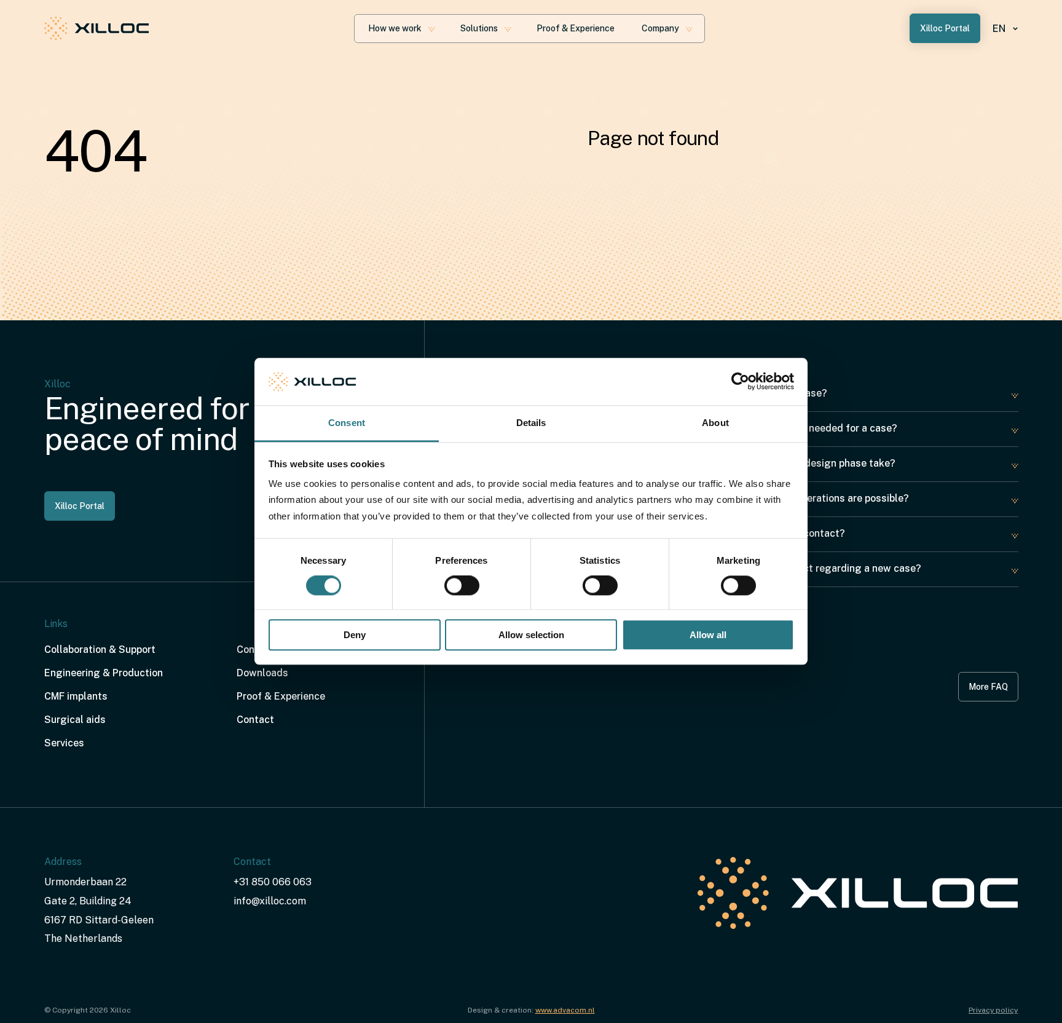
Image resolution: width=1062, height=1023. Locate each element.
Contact (255, 719)
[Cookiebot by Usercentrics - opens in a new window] (740, 382)
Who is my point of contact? (780, 533)
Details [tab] (531, 422)
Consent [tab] (346, 422)
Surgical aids (75, 719)
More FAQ (988, 687)
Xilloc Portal (945, 28)
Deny (355, 635)
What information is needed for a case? (806, 428)
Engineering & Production (103, 673)
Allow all (708, 635)
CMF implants (76, 696)
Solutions (479, 28)
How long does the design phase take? (805, 463)
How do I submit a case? (771, 393)
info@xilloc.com (270, 901)
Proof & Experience (576, 28)
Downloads (262, 673)
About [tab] (715, 422)
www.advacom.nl (565, 1010)
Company (660, 28)
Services (64, 743)
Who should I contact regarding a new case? (818, 568)
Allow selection (531, 635)
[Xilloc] (96, 28)
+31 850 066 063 (273, 882)
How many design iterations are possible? (812, 498)
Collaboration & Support (99, 649)
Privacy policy (993, 1010)
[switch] (461, 586)
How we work (395, 28)
